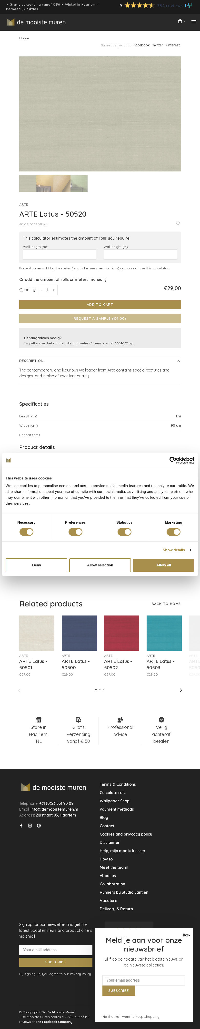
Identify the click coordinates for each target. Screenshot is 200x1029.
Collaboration (112, 883)
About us (108, 875)
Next (181, 690)
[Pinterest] (39, 825)
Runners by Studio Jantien (124, 892)
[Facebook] (21, 825)
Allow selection (100, 565)
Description (31, 361)
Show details (174, 550)
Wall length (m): (35, 246)
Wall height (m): (116, 246)
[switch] (75, 532)
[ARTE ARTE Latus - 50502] (121, 633)
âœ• (186, 935)
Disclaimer (110, 842)
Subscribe (55, 962)
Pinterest (173, 45)
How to (106, 859)
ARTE (23, 204)
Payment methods (117, 809)
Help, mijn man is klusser (123, 850)
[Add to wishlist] (178, 223)
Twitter (157, 45)
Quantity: (27, 289)
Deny (36, 565)
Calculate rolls (113, 792)
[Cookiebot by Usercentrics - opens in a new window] (173, 460)
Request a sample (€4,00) (100, 318)
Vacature (108, 900)
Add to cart (100, 304)
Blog (104, 817)
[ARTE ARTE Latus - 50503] (164, 633)
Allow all (163, 565)
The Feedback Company (54, 1022)
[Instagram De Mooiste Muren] (30, 825)
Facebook (142, 45)
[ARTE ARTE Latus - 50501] (36, 633)
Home (24, 38)
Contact (107, 825)
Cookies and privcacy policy (126, 834)
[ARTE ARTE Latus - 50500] (79, 633)
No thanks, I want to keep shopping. (131, 1016)
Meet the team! (114, 867)
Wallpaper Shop (115, 800)
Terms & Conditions (118, 784)
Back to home (166, 604)
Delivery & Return (116, 908)
